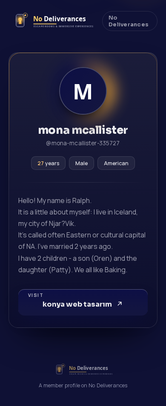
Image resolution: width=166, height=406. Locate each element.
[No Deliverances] (52, 21)
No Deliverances (129, 21)
